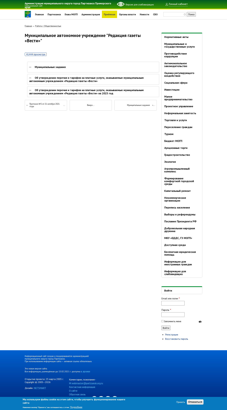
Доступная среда (175, 245)
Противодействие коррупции (175, 55)
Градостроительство (177, 155)
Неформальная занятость (180, 113)
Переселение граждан (178, 127)
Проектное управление (178, 106)
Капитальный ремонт (177, 191)
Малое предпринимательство (178, 98)
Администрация (91, 14)
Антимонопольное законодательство (175, 64)
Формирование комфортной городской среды (179, 181)
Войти (168, 290)
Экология (170, 161)
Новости (144, 14)
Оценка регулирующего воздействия (179, 74)
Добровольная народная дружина (179, 229)
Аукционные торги (175, 148)
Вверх (90, 105)
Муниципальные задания (50, 67)
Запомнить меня (172, 321)
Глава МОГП (71, 14)
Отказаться (195, 402)
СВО (155, 14)
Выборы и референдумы (179, 214)
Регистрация (171, 334)
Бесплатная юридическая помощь (180, 253)
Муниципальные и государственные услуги (179, 45)
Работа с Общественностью (48, 26)
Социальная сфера (175, 82)
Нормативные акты (176, 37)
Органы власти (127, 14)
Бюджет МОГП (173, 141)
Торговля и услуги (175, 120)
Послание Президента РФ (180, 221)
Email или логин (169, 298)
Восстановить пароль (176, 338)
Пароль (165, 309)
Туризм (168, 134)
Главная (39, 14)
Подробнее (76, 407)
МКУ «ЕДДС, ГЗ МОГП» (178, 238)
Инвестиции (171, 89)
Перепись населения (177, 207)
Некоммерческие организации (175, 199)
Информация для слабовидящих (175, 272)
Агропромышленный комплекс (177, 170)
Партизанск (54, 14)
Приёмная (109, 14)
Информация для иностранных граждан (178, 263)
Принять (180, 402)
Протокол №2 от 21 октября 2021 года (43, 105)
